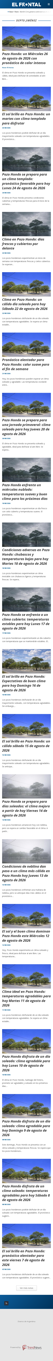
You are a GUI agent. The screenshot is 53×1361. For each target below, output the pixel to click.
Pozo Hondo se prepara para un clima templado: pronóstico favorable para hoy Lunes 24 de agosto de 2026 (26, 181)
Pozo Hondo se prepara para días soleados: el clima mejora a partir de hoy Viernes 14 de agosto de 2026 (26, 808)
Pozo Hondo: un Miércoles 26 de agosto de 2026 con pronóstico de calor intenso (25, 58)
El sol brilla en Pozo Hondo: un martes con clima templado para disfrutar (26, 118)
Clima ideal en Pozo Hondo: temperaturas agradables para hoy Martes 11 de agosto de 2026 (26, 998)
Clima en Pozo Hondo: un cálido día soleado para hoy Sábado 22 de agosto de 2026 (24, 304)
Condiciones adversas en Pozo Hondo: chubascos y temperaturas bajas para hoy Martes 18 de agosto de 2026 (26, 556)
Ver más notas (26, 1288)
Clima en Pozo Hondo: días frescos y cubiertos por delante (23, 244)
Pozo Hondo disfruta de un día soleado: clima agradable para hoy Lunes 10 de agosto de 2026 (26, 1063)
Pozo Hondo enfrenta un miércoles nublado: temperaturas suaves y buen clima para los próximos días (24, 492)
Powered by (15, 1347)
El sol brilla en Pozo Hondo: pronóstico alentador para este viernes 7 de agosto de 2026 (23, 1258)
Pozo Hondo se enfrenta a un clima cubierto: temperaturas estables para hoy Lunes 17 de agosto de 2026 (25, 621)
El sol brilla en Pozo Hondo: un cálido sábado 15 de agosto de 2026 (26, 746)
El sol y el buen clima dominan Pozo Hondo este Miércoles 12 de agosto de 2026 (26, 936)
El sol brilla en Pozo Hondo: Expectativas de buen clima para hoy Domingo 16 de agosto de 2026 (24, 683)
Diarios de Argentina (26, 1321)
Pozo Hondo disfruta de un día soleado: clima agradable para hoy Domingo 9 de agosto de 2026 (26, 1128)
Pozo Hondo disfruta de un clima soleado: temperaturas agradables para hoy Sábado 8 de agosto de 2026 (26, 1193)
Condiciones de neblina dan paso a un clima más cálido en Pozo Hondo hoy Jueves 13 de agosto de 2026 (26, 873)
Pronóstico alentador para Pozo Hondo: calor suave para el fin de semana (25, 364)
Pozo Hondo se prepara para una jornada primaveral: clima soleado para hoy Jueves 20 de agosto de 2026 (26, 427)
